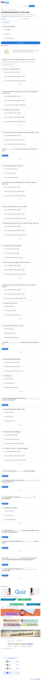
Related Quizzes (4, 586)
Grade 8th (16, 14)
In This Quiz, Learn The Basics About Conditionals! (10, 606)
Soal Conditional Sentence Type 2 (7, 648)
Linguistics (11, 14)
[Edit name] (11, 672)
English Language (5, 14)
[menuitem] (25, 6)
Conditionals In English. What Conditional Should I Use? (10, 596)
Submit (5, 155)
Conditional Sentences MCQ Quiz (7, 638)
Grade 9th (20, 14)
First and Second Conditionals (6, 617)
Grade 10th (23, 14)
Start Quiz (21, 43)
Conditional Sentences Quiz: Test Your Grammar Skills (10, 627)
